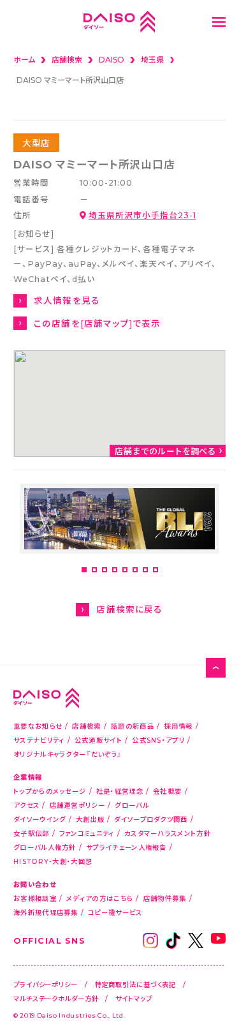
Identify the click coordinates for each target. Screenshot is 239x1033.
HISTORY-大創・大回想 (52, 861)
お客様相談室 (35, 898)
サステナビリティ (38, 740)
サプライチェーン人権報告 (126, 847)
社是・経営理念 (119, 791)
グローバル (132, 805)
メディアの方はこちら (99, 898)
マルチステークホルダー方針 (56, 998)
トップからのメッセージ (49, 791)
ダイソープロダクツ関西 (150, 819)
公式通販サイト (98, 740)
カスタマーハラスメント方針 (167, 833)
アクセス (26, 805)
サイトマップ (133, 998)
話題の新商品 (132, 726)
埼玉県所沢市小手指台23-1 (142, 215)
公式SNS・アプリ (158, 740)
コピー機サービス (115, 912)
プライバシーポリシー (45, 984)
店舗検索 (86, 726)
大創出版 (90, 819)
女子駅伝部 (31, 833)
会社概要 (167, 791)
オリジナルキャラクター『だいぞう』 (67, 754)
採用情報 (178, 726)
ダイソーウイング (39, 819)
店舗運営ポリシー (77, 805)
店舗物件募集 (165, 898)
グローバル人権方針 (44, 847)
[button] (84, 569)
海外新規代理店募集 (45, 912)
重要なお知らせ (37, 726)
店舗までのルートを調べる (166, 451)
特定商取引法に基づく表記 (136, 984)
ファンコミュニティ (87, 833)
